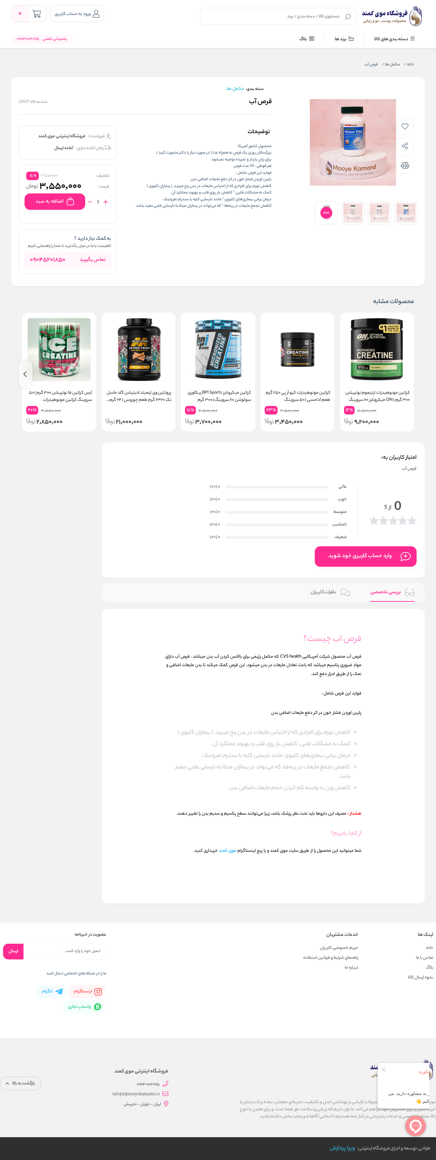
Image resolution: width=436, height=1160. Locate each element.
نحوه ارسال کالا (420, 977)
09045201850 (47, 260)
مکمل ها (391, 64)
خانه (409, 64)
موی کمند (227, 851)
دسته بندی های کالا (391, 39)
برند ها (341, 39)
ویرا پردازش (342, 1148)
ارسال (13, 951)
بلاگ (303, 39)
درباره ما (351, 967)
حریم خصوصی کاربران (339, 948)
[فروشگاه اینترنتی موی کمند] (392, 16)
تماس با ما (424, 957)
